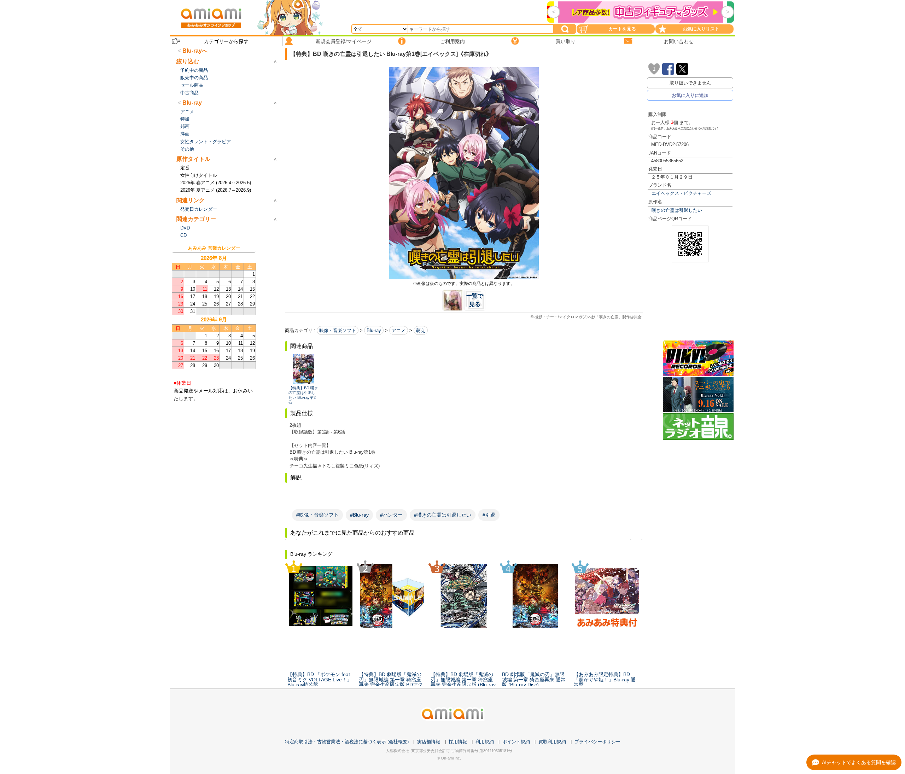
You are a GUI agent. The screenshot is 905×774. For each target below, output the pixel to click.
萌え (420, 330)
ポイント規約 (516, 741)
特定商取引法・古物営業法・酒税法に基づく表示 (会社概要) (347, 741)
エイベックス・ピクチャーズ (681, 193)
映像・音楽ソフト (337, 330)
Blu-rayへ (195, 51)
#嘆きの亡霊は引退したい (442, 515)
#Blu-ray (359, 515)
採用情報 (458, 741)
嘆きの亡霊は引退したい (677, 210)
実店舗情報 (428, 741)
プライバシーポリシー (597, 741)
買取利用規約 (552, 741)
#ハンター (391, 515)
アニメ (398, 330)
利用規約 (484, 741)
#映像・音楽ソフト (317, 515)
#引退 (489, 515)
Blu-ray (374, 330)
